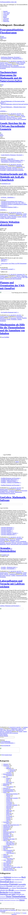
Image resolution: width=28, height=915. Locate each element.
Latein (7, 809)
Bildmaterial (19, 214)
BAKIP (8, 778)
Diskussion (6, 788)
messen (10, 888)
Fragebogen (12, 769)
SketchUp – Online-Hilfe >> (8, 159)
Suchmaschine (2, 896)
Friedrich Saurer (4, 62)
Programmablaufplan (5, 67)
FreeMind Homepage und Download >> (11, 478)
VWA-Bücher (9, 786)
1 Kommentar (22, 119)
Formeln (19, 216)
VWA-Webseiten (7, 865)
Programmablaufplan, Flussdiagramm (12, 31)
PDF (23, 277)
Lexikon (5, 15)
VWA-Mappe (9, 858)
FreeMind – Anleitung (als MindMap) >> (11, 482)
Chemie (18, 115)
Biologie (8, 795)
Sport (7, 820)
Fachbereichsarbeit (18, 881)
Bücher (5, 785)
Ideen (7, 823)
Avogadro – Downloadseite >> (8, 568)
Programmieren (14, 67)
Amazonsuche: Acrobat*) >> (8, 269)
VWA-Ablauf (6, 12)
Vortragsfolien (11, 898)
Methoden (8, 768)
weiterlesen (3, 111)
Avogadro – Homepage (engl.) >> (9, 567)
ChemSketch (3, 216)
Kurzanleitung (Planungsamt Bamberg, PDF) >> (13, 160)
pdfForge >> (4, 260)
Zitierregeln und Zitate (8, 870)
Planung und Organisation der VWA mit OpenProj (12, 285)
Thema (17, 461)
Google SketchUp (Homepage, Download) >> (12, 155)
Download (21, 64)
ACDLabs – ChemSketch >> (8, 197)
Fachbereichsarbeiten (8, 791)
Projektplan (14, 319)
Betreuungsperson (7, 774)
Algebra (13, 541)
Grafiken (8, 170)
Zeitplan (19, 319)
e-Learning (9, 851)
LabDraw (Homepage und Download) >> (10, 605)
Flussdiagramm (3, 65)
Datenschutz (6, 21)
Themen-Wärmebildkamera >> (7, 743)
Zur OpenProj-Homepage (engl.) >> (10, 312)
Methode (14, 888)
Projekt (8, 319)
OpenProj (24, 318)
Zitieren (6, 278)
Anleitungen (6, 765)
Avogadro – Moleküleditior (8, 549)
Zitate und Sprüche (7, 868)
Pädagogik (8, 813)
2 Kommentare (11, 493)
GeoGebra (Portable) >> (7, 530)
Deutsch (8, 799)
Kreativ (12, 492)
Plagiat (4, 830)
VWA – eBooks (7, 860)
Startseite (5, 11)
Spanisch (8, 819)
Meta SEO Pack (17, 913)
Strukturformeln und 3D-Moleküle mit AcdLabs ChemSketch (13, 177)
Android (1, 877)
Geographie (9, 167)
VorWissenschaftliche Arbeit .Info (8, 2)
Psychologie (9, 816)
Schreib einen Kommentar (17, 170)
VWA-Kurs (6, 18)
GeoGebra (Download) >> (7, 529)
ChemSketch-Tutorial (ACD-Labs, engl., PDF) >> (13, 203)
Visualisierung (8, 64)
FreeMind (2, 492)
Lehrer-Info (6, 14)
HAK (7, 779)
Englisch (8, 801)
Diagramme (3, 118)
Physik (8, 116)
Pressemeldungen (7, 836)
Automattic (2, 911)
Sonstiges (5, 846)
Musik (7, 812)
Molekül (7, 218)
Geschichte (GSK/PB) (11, 805)
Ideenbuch (8, 861)
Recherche (5, 837)
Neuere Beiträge (4, 735)
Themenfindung (4, 490)
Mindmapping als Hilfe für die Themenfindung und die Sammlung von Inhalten (12, 329)
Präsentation (6, 833)
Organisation (19, 316)
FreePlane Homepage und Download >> (11, 485)
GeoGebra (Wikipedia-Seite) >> (9, 534)
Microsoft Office (11, 730)
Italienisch (8, 808)
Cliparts (9, 216)
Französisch (9, 802)
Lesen (7, 767)
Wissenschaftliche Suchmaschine (10, 900)
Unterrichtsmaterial (7, 850)
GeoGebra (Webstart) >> (7, 531)
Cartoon (2, 879)
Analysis (17, 541)
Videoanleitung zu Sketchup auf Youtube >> (12, 161)
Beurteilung (9, 775)
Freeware (10, 65)
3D (23, 167)
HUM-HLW (9, 782)
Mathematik (3, 116)
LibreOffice (22, 886)
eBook (11, 882)
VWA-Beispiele (7, 863)
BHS (4, 777)
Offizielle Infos (6, 826)
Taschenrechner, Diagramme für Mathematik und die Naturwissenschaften (11, 76)
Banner (5, 17)
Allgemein (5, 764)
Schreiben (8, 772)
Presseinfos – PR (7, 834)
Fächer (17, 62)
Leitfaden (14, 886)
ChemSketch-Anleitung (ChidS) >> (9, 207)
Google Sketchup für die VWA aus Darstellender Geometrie (13, 126)
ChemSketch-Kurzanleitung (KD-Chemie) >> (12, 201)
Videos (5, 854)
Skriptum (17, 892)
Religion (8, 817)
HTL (7, 781)
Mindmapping (18, 492)
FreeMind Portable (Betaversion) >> (10, 479)
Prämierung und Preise (8, 832)
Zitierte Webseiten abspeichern (9, 223)
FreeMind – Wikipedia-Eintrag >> (9, 481)
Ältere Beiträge (3, 734)
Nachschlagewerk (22, 888)
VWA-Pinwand (10, 853)
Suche (22, 894)
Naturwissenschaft (10, 119)
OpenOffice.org (19, 730)
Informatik (22, 62)
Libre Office (3, 730)
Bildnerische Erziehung (12, 793)
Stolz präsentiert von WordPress (8, 910)
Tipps (4, 848)
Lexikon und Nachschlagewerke (11, 824)
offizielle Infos (4, 890)
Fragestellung (6, 822)
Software (2, 64)
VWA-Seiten (6, 864)
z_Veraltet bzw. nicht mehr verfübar (12, 867)
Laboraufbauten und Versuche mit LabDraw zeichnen (12, 583)
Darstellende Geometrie (6, 168)
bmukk (19, 877)
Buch (23, 877)
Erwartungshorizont (8, 789)
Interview (11, 771)
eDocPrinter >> (5, 259)
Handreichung (3, 886)
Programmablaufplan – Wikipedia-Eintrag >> (12, 58)
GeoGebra (19, 542)
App (13, 877)
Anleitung (7, 877)
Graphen (19, 118)
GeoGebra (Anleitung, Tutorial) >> (9, 533)
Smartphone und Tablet (9, 839)
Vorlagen (5, 857)
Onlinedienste (6, 827)
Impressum (5, 19)
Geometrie (25, 542)
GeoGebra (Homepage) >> (7, 527)
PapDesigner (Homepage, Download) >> (11, 57)
